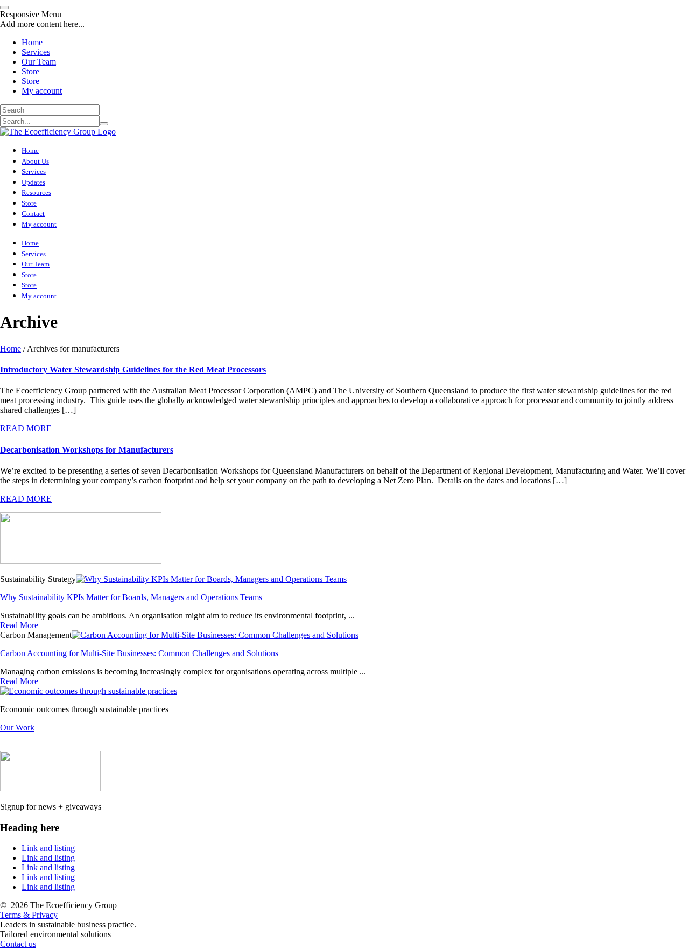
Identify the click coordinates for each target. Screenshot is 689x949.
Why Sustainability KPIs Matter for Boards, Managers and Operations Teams (131, 597)
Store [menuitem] (30, 71)
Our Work (17, 727)
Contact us (18, 943)
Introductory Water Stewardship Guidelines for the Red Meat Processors (133, 369)
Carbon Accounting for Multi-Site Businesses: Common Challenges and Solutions (139, 653)
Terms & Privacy (29, 914)
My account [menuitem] (42, 90)
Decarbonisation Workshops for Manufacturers (86, 449)
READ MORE (26, 428)
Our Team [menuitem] (39, 61)
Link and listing (48, 848)
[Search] (104, 123)
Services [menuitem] (36, 52)
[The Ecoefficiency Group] (58, 131)
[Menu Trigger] (4, 7)
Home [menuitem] (32, 42)
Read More (19, 625)
